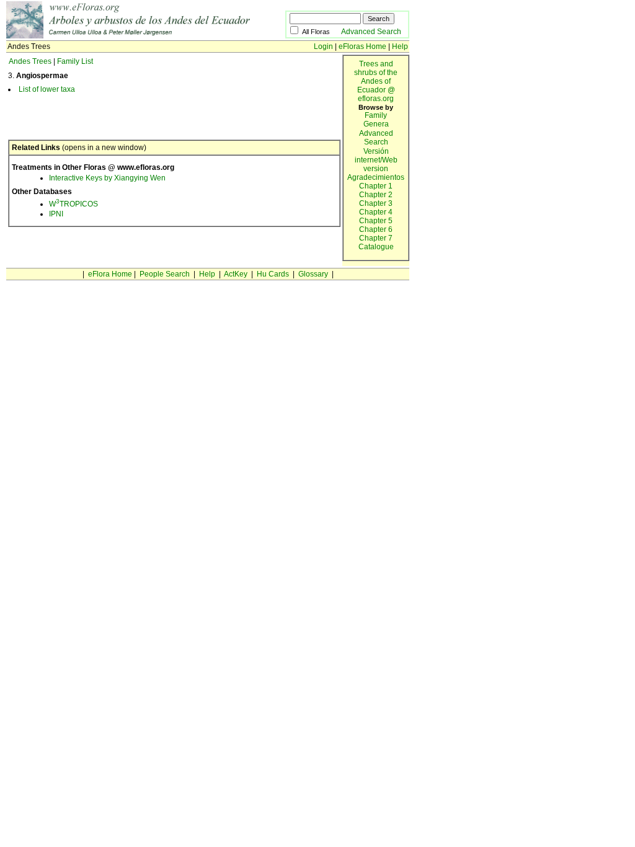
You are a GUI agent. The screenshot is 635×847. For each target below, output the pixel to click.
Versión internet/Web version (376, 160)
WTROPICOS (73, 204)
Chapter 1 (376, 186)
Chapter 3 (376, 203)
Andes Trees (30, 61)
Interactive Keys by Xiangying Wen (107, 178)
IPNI (56, 214)
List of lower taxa (47, 89)
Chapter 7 (376, 238)
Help (400, 46)
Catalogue (376, 246)
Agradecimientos (375, 177)
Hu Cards (273, 274)
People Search (165, 274)
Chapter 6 (376, 229)
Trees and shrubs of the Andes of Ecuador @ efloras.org (375, 81)
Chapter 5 (376, 220)
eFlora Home (110, 274)
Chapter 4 (376, 212)
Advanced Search (371, 31)
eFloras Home (362, 46)
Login (323, 46)
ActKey (235, 274)
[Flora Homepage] (145, 36)
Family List (75, 61)
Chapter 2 (376, 194)
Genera (376, 124)
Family (376, 115)
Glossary (313, 274)
